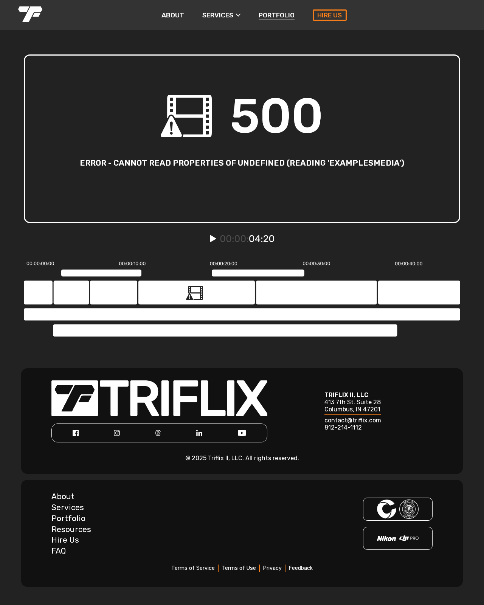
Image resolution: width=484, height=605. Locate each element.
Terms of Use (239, 568)
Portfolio (68, 518)
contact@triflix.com (352, 420)
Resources (71, 529)
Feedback (301, 568)
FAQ (58, 550)
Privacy (272, 568)
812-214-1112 (343, 427)
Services (67, 507)
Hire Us (65, 539)
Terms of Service (193, 568)
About (62, 496)
